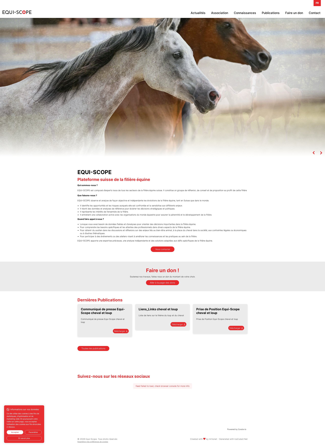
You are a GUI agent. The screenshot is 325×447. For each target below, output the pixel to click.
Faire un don (294, 13)
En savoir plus (24, 438)
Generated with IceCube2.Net (233, 439)
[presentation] (313, 153)
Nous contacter (163, 249)
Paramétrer (33, 432)
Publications (271, 13)
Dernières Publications (100, 299)
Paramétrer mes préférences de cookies (92, 442)
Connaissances (245, 13)
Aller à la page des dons (162, 282)
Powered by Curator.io (236, 429)
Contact (314, 13)
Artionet (213, 439)
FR (317, 2)
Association (219, 13)
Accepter (15, 432)
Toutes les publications (93, 348)
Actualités (198, 13)
